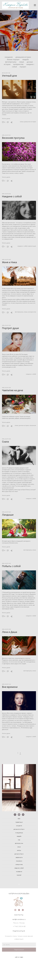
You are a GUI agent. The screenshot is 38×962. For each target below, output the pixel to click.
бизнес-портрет (13, 59)
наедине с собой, (22, 246)
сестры (19, 850)
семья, (22, 121)
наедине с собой (31, 374)
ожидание (9, 57)
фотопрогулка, (19, 312)
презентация (32, 246)
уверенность (19, 857)
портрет (23, 67)
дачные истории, (24, 425)
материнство (18, 64)
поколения (32, 425)
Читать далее (6, 118)
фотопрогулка (11, 62)
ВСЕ (19, 818)
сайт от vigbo (19, 957)
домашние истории (23, 57)
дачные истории (19, 854)
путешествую (19, 832)
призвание (19, 871)
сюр (19, 840)
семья (21, 62)
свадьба (25, 59)
